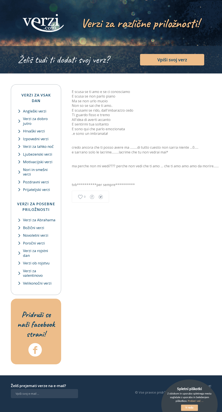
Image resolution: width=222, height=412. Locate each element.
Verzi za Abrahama (39, 219)
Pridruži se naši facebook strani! (36, 324)
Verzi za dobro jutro (35, 121)
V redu (189, 407)
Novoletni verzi (35, 235)
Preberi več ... (195, 401)
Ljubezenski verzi (37, 154)
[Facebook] (35, 350)
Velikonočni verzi (37, 283)
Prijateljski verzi (36, 189)
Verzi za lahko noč (38, 146)
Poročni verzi (34, 243)
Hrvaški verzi (34, 131)
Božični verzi (33, 227)
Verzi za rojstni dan (35, 253)
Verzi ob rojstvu (36, 263)
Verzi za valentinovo (33, 273)
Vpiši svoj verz (172, 60)
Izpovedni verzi (36, 138)
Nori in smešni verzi (35, 172)
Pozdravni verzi (36, 181)
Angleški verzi (34, 111)
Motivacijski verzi (37, 161)
